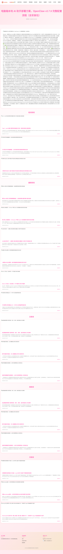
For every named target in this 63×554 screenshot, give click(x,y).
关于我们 (54, 2)
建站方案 (35, 2)
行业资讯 (50, 2)
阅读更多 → (59, 133)
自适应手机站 (19, 2)
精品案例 (45, 2)
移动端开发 (25, 2)
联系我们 (59, 2)
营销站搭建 (30, 2)
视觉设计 (40, 2)
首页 (14, 2)
